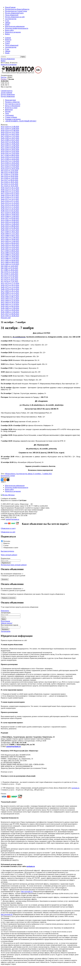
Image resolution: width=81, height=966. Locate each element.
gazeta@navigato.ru (12, 519)
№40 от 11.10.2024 (10, 304)
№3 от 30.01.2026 (9, 182)
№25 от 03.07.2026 (10, 140)
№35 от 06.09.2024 (10, 314)
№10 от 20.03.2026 (10, 168)
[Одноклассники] (5, 479)
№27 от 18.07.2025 (10, 232)
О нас (7, 21)
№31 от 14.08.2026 (10, 128)
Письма (8, 111)
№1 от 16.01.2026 (9, 186)
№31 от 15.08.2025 (10, 224)
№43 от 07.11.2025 (10, 201)
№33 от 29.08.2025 (10, 220)
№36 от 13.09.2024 (10, 312)
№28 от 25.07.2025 (10, 230)
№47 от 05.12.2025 (10, 193)
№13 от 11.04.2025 (10, 258)
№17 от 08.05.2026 (10, 155)
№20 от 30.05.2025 (10, 245)
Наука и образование (12, 106)
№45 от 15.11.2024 (10, 295)
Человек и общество (12, 102)
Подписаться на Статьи (13, 11)
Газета (21, 13)
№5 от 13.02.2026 (9, 178)
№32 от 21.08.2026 (10, 126)
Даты (7, 113)
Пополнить (5, 611)
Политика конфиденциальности (16, 28)
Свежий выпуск (6, 91)
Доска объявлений (11, 15)
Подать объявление (12, 13)
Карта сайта (9, 30)
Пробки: (4, 79)
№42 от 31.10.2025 (10, 203)
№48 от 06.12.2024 (10, 289)
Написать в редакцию (13, 32)
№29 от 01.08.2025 (10, 228)
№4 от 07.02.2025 (9, 276)
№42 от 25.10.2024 (10, 300)
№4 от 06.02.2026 (9, 180)
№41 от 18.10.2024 (10, 302)
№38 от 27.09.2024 (10, 308)
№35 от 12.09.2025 (10, 216)
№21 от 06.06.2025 (10, 243)
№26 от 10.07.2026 (10, 138)
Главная (12, 7)
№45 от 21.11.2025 (10, 197)
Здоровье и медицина (13, 119)
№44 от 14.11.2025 (10, 199)
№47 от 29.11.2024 (10, 291)
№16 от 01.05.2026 (10, 157)
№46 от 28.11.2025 (10, 195)
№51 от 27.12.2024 (10, 283)
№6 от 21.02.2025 (9, 272)
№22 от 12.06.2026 (10, 146)
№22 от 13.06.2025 (10, 241)
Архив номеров (6, 92)
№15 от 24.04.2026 (10, 159)
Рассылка (6, 541)
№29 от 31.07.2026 (10, 132)
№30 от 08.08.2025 (10, 226)
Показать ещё (6, 318)
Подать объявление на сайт (15, 17)
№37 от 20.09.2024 (10, 310)
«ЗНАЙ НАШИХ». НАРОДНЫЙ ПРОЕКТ (20, 121)
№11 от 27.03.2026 (10, 167)
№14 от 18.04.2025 (10, 256)
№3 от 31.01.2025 (9, 277)
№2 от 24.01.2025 (9, 279)
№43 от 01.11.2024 (10, 298)
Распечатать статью (8, 475)
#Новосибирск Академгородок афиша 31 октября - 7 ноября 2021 (28, 474)
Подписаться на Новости (14, 9)
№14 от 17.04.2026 (10, 161)
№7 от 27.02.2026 (9, 174)
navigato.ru (75, 788)
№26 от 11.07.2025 (10, 233)
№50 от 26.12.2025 (10, 188)
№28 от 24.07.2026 (10, 134)
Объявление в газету (8, 528)
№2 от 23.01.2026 (9, 184)
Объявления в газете (10, 547)
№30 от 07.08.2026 (10, 130)
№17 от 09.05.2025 (10, 251)
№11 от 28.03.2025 (10, 262)
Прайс (7, 24)
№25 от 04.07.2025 (10, 235)
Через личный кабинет (9, 555)
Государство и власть (12, 104)
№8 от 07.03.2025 (9, 268)
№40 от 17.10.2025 (10, 207)
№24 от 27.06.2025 (10, 237)
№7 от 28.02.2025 (9, 270)
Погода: (4, 77)
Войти (7, 34)
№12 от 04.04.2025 (10, 260)
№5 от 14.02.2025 (9, 274)
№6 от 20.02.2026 (9, 176)
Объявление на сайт (8, 532)
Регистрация (5, 621)
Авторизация (5, 631)
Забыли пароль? (6, 623)
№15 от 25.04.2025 (10, 254)
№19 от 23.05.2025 (10, 247)
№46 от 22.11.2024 (10, 293)
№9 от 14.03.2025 (9, 266)
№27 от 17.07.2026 (10, 136)
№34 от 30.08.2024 (10, 316)
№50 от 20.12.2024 (10, 285)
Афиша (7, 22)
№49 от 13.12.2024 (10, 287)
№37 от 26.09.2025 (10, 212)
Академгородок (10, 19)
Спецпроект (9, 115)
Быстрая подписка (7, 551)
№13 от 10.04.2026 (10, 163)
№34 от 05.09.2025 (10, 218)
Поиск (7, 7)
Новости (26, 9)
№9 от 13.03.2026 (9, 170)
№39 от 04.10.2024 (10, 306)
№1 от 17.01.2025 (9, 281)
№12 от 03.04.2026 (10, 165)
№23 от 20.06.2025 (10, 239)
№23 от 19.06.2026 (10, 144)
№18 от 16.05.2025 (10, 249)
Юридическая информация (14, 26)
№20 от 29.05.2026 (10, 149)
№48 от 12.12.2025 (10, 191)
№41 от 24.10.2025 (10, 205)
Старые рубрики (11, 117)
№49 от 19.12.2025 (10, 190)
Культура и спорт (11, 108)
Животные (9, 109)
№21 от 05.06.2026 (10, 147)
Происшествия (10, 100)
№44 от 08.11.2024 (10, 297)
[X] (8, 479)
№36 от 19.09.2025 (10, 214)
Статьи (24, 11)
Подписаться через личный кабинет (14, 565)
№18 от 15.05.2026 (10, 153)
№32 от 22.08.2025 (10, 222)
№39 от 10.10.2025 (10, 209)
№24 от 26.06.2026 (10, 142)
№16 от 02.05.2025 (10, 253)
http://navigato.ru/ (27, 891)
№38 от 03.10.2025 (10, 211)
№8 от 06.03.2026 (9, 172)
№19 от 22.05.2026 (10, 151)
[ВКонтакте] (2, 479)
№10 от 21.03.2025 (10, 264)
